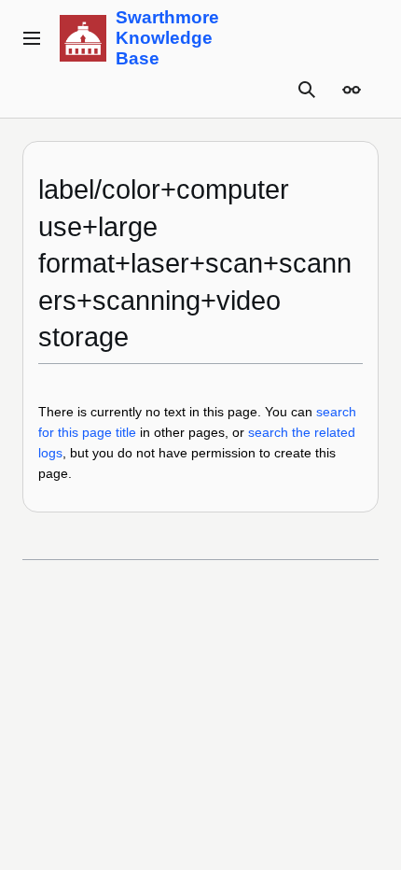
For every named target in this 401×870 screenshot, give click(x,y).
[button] (31, 38)
